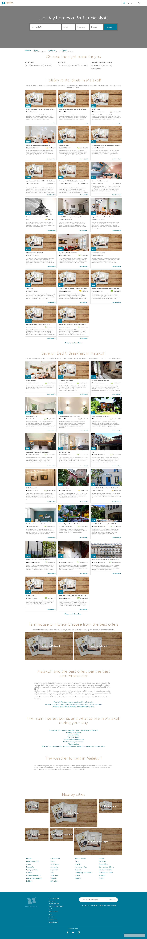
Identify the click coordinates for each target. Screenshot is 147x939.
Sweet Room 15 (31, 595)
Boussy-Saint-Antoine (34, 878)
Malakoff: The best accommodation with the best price (73, 702)
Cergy (77, 861)
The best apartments (73, 733)
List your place (54, 898)
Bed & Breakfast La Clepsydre (101, 416)
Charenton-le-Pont (33, 875)
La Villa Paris (96, 109)
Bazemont (54, 875)
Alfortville (54, 881)
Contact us (53, 919)
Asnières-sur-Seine (106, 873)
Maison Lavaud (64, 145)
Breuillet (78, 878)
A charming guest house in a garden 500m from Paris (76, 595)
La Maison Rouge (64, 488)
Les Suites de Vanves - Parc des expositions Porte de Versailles (46, 524)
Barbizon (102, 861)
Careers (51, 917)
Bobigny (29, 881)
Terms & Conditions (56, 906)
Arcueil (101, 858)
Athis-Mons (55, 864)
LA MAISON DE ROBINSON (100, 380)
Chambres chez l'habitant (34, 253)
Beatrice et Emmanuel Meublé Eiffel (37, 217)
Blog (50, 914)
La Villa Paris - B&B (32, 416)
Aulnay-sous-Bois (32, 861)
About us (52, 901)
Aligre (93, 452)
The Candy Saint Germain (100, 181)
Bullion (101, 878)
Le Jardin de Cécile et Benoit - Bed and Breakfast (107, 488)
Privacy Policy (54, 904)
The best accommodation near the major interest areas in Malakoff (73, 730)
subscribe (112, 899)
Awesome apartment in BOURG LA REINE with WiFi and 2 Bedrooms (113, 145)
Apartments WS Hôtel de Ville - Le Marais (72, 181)
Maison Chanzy (31, 380)
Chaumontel (55, 858)
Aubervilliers (103, 864)
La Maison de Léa (31, 488)
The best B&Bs (73, 735)
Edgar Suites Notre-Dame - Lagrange (103, 217)
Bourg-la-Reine (32, 870)
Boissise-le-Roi (80, 858)
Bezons (29, 858)
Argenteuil (54, 870)
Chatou (77, 875)
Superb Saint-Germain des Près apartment (105, 288)
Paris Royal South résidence (68, 253)
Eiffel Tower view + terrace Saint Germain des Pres (42, 109)
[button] (67, 932)
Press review (53, 911)
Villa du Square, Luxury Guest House (70, 524)
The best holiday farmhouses (73, 742)
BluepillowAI (53, 922)
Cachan (29, 873)
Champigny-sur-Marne (83, 873)
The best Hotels (73, 737)
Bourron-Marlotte (105, 870)
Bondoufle (30, 867)
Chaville (78, 864)
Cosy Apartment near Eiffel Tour (69, 416)
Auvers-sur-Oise (81, 867)
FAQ (50, 909)
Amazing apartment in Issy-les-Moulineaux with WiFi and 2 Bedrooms (81, 109)
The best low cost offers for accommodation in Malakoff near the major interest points (73, 746)
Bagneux (78, 870)
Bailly (52, 873)
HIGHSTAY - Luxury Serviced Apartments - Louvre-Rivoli (77, 217)
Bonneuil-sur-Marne (106, 867)
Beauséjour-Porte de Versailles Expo (37, 452)
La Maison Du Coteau (66, 380)
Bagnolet (54, 878)
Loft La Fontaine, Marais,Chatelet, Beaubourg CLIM (75, 288)
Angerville (54, 867)
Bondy (53, 861)
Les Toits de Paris (64, 452)
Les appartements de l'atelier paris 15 (38, 145)
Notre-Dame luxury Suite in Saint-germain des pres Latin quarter (112, 560)
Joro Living (30, 288)
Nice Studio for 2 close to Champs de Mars (72, 324)
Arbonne (102, 875)
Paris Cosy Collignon (98, 253)
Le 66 (61, 560)
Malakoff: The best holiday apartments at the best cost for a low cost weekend (73, 704)
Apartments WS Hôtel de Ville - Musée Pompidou (42, 181)
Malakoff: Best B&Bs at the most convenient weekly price (73, 707)
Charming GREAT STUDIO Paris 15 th (38, 324)
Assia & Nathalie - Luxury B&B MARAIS (104, 524)
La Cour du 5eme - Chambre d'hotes (38, 560)
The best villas (73, 744)
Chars (28, 864)
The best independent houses (73, 739)
